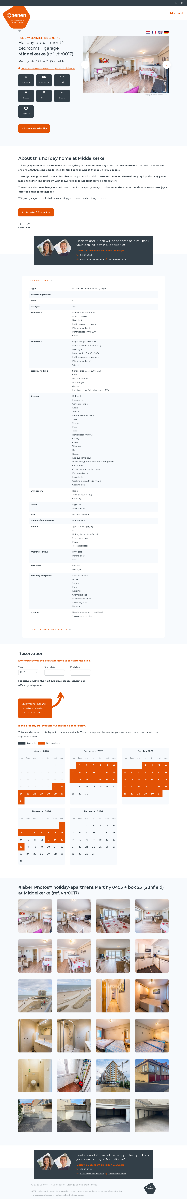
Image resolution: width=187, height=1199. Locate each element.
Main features (38, 280)
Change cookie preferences (82, 1184)
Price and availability (35, 128)
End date (75, 667)
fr (181, 3)
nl (175, 3)
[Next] (166, 65)
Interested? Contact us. (37, 212)
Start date (49, 667)
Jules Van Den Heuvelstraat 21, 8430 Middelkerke (48, 68)
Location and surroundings (48, 629)
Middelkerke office (117, 259)
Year (20, 667)
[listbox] (28, 672)
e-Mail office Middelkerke (92, 259)
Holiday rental (175, 13)
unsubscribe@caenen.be (72, 1195)
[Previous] (85, 65)
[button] (19, 31)
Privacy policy (57, 1184)
